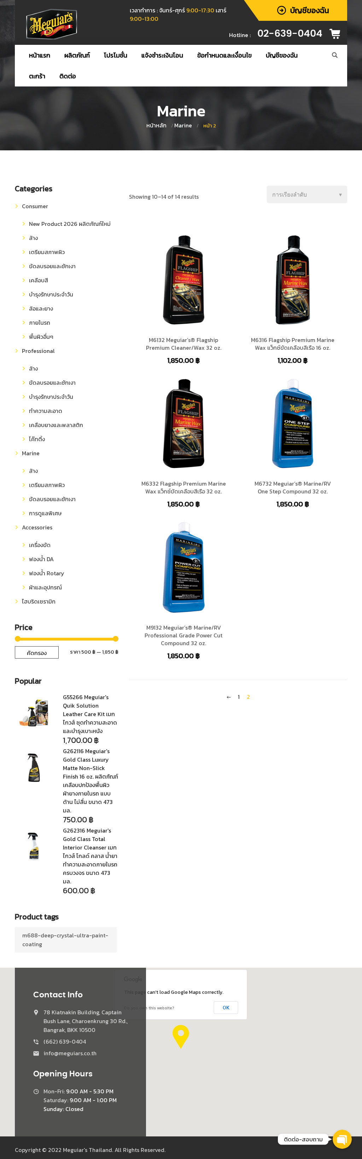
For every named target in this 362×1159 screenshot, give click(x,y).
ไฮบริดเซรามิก (39, 601)
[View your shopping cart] (337, 34)
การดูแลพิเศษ (45, 513)
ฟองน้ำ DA (41, 559)
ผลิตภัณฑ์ (77, 55)
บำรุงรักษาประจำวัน (51, 294)
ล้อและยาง (41, 308)
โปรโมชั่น (115, 55)
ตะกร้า (37, 76)
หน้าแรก (39, 55)
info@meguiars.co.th (70, 1053)
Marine (183, 125)
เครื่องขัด (40, 545)
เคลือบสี (38, 280)
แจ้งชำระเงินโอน (162, 55)
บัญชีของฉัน (282, 55)
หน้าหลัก (156, 125)
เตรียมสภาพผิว (47, 252)
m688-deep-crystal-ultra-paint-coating (65, 939)
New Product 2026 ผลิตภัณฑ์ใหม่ (70, 224)
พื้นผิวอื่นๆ (41, 336)
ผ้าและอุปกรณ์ (45, 587)
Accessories (37, 527)
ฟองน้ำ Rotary (46, 573)
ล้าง (33, 238)
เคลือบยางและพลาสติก (56, 425)
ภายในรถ (39, 322)
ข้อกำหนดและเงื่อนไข (224, 55)
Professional (38, 351)
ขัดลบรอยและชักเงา (52, 266)
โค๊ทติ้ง (37, 439)
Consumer (35, 206)
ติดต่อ (67, 76)
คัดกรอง (37, 653)
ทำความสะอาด (45, 411)
